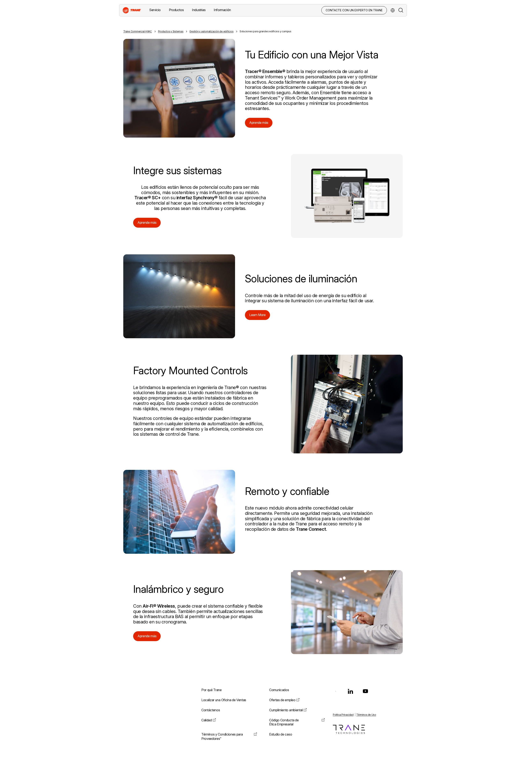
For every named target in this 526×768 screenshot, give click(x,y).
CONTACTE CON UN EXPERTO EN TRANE (354, 10)
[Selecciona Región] (392, 10)
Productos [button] (176, 10)
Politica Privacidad (343, 714)
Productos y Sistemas (170, 31)
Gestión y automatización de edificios (211, 31)
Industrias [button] (198, 10)
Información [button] (222, 10)
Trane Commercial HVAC (137, 31)
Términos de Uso (366, 714)
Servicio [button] (155, 10)
